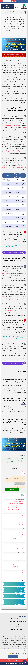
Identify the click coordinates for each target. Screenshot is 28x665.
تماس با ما (5, 660)
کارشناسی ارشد (20, 529)
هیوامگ (9, 660)
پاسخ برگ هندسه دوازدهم (18, 590)
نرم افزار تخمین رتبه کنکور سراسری (18, 627)
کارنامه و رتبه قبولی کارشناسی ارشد (17, 534)
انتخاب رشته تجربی (19, 517)
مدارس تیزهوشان (20, 554)
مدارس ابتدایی (20, 562)
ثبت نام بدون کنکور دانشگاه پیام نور (13, 337)
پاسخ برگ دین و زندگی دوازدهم (17, 583)
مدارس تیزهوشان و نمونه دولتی (17, 553)
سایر (22, 574)
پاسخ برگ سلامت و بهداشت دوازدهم (17, 597)
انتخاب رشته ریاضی (19, 519)
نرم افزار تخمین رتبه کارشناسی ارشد (18, 619)
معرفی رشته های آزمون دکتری (18, 544)
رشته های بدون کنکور (11, 246)
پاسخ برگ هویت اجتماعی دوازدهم (17, 602)
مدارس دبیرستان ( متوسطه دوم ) (17, 566)
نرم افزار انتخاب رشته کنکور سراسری (18, 624)
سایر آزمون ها (20, 571)
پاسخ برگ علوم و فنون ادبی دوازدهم (17, 585)
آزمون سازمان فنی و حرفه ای (18, 572)
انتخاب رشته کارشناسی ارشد (18, 533)
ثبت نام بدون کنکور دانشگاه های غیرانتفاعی (15, 507)
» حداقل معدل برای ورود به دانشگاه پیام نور (15, 460)
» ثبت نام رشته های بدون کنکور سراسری (16, 462)
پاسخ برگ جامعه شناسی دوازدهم (17, 599)
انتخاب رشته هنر (20, 524)
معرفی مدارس (20, 561)
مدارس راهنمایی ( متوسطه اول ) (17, 564)
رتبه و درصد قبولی (20, 515)
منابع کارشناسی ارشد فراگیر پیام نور (17, 538)
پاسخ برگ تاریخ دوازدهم (19, 592)
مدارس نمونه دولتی (19, 556)
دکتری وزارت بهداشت (19, 548)
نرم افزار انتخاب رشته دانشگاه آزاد (18, 629)
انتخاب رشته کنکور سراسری (18, 513)
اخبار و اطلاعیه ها (15, 660)
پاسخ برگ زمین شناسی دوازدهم (17, 587)
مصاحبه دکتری (20, 546)
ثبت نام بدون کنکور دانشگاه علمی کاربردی (16, 503)
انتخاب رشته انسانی (19, 521)
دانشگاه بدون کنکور (19, 499)
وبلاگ (20, 660)
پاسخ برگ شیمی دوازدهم (19, 595)
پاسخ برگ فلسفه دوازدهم (19, 604)
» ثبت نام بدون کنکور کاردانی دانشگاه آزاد (15, 458)
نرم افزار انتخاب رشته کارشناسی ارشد (18, 621)
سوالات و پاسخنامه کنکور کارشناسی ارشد (16, 536)
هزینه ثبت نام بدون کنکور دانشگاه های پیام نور (14, 311)
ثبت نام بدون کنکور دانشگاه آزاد (17, 501)
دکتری (22, 543)
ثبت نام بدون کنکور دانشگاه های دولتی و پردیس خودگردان (13, 509)
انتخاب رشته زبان (20, 523)
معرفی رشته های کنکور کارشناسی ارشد (16, 531)
